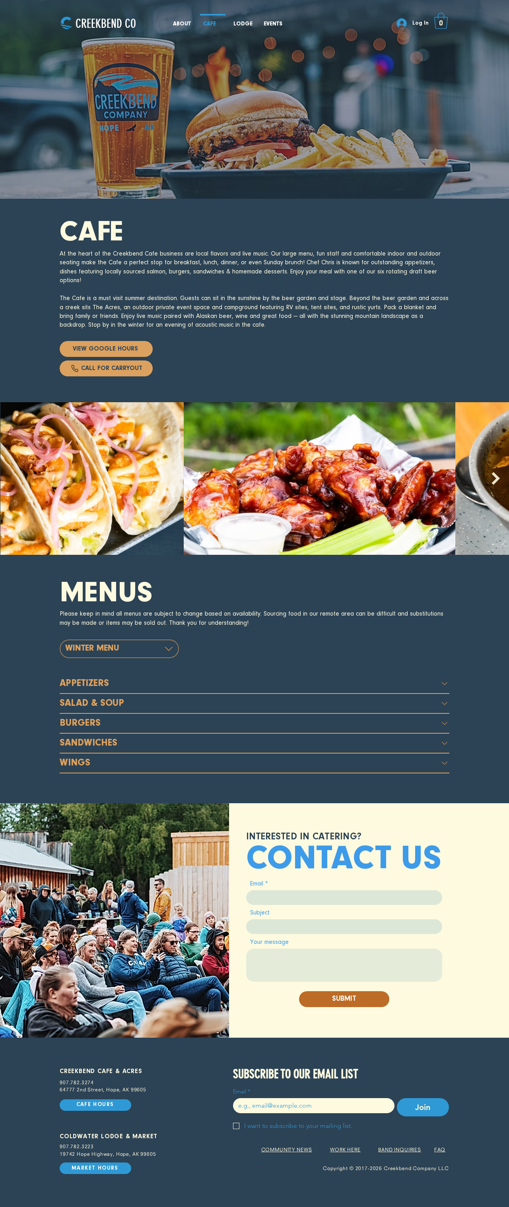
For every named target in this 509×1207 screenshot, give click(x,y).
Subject (260, 913)
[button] (441, 21)
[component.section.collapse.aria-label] (444, 684)
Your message (269, 942)
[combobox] (119, 648)
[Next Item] (496, 478)
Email (256, 884)
